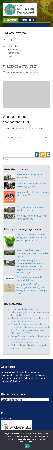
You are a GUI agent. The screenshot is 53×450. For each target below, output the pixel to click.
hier (18, 381)
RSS (42, 154)
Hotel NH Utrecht (12, 137)
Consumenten (10, 20)
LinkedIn (37, 154)
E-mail (48, 154)
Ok (27, 446)
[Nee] (49, 440)
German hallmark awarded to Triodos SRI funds (29, 278)
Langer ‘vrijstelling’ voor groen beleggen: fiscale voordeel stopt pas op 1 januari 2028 (31, 237)
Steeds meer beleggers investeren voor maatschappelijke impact (32, 253)
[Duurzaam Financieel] (20, 10)
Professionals (27, 20)
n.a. (47, 137)
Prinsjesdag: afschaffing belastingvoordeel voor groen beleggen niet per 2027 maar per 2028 (31, 289)
